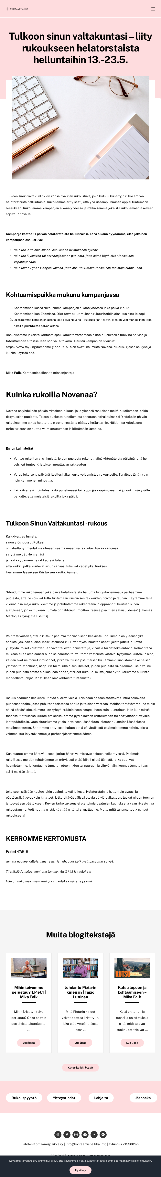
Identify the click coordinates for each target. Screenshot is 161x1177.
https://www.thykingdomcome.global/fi (35, 347)
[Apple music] (57, 1134)
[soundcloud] (94, 1134)
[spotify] (103, 1134)
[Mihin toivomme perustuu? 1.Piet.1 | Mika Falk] (29, 961)
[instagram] (76, 1134)
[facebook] (66, 1134)
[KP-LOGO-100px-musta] (17, 9)
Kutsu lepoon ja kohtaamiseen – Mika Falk (132, 992)
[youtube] (85, 1134)
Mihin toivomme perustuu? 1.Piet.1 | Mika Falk (29, 992)
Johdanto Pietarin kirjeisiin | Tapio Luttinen (80, 992)
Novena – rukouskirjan (86, 320)
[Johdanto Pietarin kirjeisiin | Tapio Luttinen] (80, 961)
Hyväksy (80, 1170)
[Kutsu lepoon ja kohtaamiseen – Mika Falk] (132, 961)
